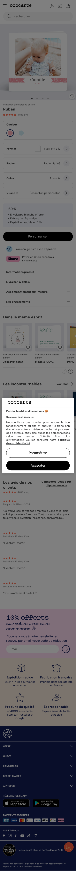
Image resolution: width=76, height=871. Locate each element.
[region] (38, 435)
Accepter (38, 465)
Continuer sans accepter (20, 417)
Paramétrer (38, 452)
